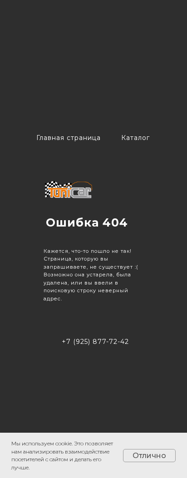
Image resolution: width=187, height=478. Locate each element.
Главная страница (68, 138)
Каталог (135, 138)
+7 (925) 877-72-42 (95, 342)
